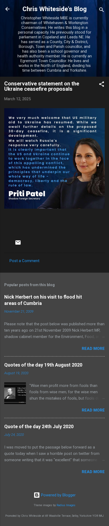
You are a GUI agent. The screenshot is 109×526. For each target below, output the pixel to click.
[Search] (101, 11)
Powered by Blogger (58, 495)
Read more (93, 348)
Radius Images (66, 505)
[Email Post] (18, 244)
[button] (101, 85)
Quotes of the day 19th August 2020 (43, 365)
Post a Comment (24, 260)
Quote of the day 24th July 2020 (39, 426)
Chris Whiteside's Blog (54, 9)
